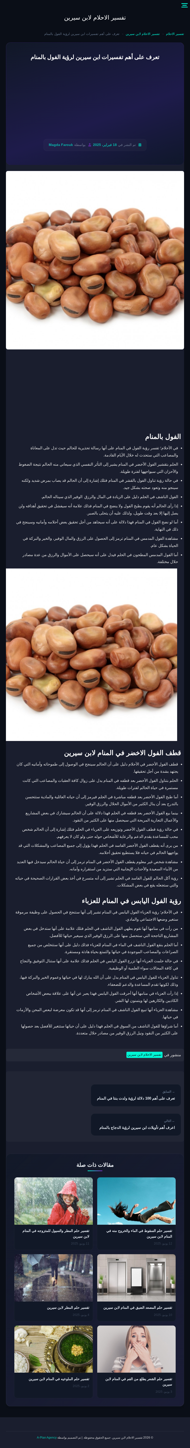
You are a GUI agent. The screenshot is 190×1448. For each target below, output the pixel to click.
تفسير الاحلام (175, 34)
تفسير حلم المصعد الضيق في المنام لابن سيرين (137, 1307)
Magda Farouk (61, 145)
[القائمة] (184, 5)
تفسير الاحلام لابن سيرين (95, 17)
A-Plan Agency (47, 1437)
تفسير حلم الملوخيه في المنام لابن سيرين (59, 1379)
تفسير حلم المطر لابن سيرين (68, 1307)
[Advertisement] (95, 100)
